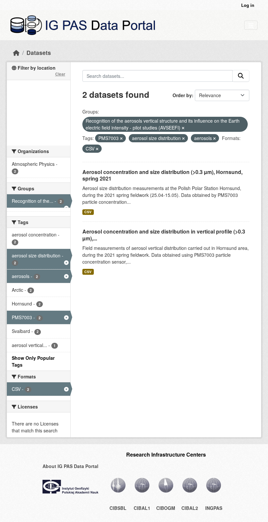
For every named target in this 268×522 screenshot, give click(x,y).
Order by (182, 95)
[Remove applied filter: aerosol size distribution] (183, 138)
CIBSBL (117, 508)
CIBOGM (165, 508)
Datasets (38, 52)
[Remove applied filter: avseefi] (183, 127)
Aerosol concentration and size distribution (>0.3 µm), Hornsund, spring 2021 (162, 175)
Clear (60, 74)
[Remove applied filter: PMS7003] (121, 138)
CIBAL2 (189, 508)
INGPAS (213, 508)
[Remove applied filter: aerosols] (214, 138)
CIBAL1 (142, 508)
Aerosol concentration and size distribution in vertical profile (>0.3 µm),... (163, 235)
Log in (247, 5)
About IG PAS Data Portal (70, 466)
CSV (88, 211)
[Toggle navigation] (251, 25)
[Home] (16, 52)
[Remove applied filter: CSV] (97, 148)
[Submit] (240, 76)
